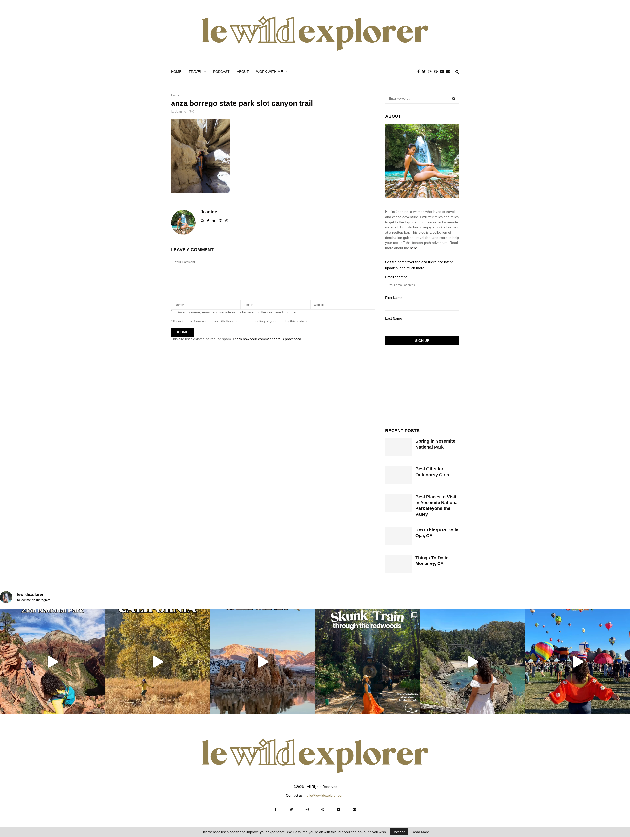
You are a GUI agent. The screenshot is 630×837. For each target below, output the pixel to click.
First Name (393, 298)
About (243, 72)
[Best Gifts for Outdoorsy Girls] (398, 475)
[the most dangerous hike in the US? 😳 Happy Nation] (52, 661)
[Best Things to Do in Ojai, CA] (398, 536)
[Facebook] (419, 72)
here (413, 248)
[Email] (449, 72)
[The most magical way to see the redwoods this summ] (367, 661)
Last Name (393, 318)
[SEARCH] (453, 99)
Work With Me (269, 72)
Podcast (221, 72)
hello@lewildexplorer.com (324, 795)
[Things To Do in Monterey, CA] (398, 564)
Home (176, 72)
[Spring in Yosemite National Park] (398, 447)
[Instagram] (431, 72)
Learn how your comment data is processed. (267, 339)
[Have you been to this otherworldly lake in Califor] (262, 661)
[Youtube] (443, 72)
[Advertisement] (422, 386)
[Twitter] (425, 72)
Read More (420, 832)
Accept (399, 832)
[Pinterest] (437, 72)
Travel (195, 72)
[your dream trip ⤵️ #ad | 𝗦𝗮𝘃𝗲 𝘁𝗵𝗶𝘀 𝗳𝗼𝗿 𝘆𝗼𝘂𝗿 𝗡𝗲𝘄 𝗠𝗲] (577, 661)
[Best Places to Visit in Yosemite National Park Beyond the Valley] (398, 503)
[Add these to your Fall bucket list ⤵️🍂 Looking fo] (157, 661)
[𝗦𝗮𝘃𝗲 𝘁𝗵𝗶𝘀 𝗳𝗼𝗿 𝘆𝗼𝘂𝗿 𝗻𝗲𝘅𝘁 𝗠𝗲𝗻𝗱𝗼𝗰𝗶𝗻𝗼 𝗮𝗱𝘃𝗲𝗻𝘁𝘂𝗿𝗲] (472, 661)
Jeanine (180, 111)
